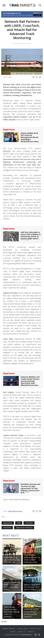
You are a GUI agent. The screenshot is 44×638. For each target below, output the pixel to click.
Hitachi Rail (7, 528)
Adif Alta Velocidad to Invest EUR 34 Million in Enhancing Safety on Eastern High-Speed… (31, 235)
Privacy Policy (35, 628)
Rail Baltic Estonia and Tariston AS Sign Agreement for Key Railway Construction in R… (30, 488)
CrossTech (29, 523)
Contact (30, 632)
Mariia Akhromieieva (15, 511)
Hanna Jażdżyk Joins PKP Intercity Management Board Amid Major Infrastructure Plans (30, 137)
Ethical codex (22, 628)
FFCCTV (7, 151)
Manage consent (8, 628)
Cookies (13, 632)
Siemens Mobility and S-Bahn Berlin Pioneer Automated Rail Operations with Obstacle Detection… (30, 381)
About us (21, 632)
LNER (18, 523)
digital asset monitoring (24, 528)
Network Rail (7, 523)
